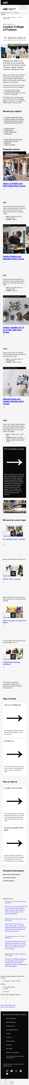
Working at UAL (10, 1026)
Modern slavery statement (12, 1052)
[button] (21, 7)
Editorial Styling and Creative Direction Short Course (13, 401)
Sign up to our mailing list (8, 1007)
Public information (11, 1022)
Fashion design (8, 133)
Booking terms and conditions (11, 874)
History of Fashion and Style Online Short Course (14, 184)
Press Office (9, 1048)
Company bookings (8, 880)
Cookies (8, 1033)
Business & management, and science (13, 121)
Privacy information (11, 1018)
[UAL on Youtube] (7, 1074)
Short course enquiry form (8, 1005)
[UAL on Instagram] (7, 1071)
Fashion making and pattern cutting (13, 139)
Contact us (9, 1037)
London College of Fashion (9, 17)
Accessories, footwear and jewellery (13, 117)
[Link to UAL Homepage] (5, 2)
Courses (20, 17)
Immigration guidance (9, 877)
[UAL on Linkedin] (21, 1071)
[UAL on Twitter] (16, 1071)
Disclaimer (9, 1045)
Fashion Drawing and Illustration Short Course (13, 257)
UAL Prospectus (10, 1041)
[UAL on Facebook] (12, 1071)
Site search (3, 12)
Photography (7, 143)
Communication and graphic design (13, 122)
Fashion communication (10, 132)
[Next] (7, 1081)
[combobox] (13, 13)
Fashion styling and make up (11, 141)
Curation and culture (9, 128)
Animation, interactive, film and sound (14, 119)
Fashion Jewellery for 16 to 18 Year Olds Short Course (13, 329)
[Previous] (3, 1081)
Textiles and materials (9, 144)
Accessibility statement (12, 1029)
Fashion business (8, 130)
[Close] (12, 1082)
